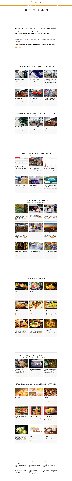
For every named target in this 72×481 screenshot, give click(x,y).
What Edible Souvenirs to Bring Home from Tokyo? (35, 384)
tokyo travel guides (46, 461)
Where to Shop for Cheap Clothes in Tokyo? (35, 356)
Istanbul (28, 5)
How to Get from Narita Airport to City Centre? (35, 66)
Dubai (21, 5)
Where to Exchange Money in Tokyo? (35, 153)
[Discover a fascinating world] (36, 2)
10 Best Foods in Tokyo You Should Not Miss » (50, 470)
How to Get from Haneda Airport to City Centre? (35, 113)
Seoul (36, 5)
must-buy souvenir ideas (49, 45)
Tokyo (39, 5)
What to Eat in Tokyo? (35, 278)
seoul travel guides (32, 461)
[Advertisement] (36, 18)
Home (15, 5)
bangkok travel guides (18, 461)
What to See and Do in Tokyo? (35, 200)
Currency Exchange (44, 5)
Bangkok (17, 5)
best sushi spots (39, 45)
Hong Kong (24, 5)
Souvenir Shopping (51, 5)
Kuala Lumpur (32, 5)
